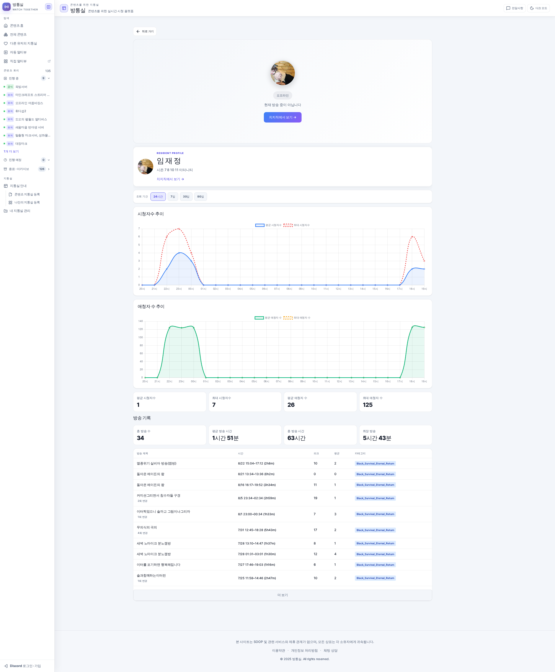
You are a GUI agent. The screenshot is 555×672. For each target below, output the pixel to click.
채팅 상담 (330, 650)
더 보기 (283, 595)
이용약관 (278, 650)
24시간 (158, 196)
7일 (173, 196)
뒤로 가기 (148, 31)
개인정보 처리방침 (304, 650)
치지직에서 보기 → (282, 117)
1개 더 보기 (11, 151)
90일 (200, 196)
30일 (186, 196)
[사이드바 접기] (48, 6)
